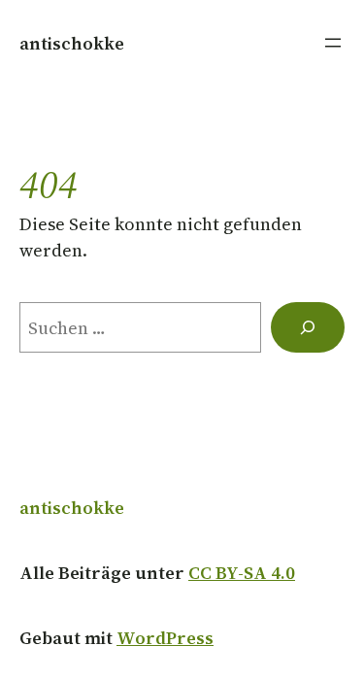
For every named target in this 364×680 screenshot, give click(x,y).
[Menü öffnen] (333, 42)
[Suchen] (308, 327)
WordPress (165, 638)
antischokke (71, 43)
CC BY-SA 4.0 (241, 573)
